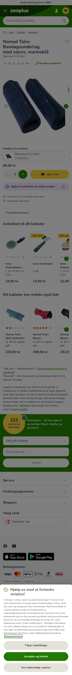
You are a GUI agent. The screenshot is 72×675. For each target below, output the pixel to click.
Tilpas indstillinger (36, 645)
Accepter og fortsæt (36, 656)
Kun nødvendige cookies (36, 667)
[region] (36, 629)
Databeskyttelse (13, 636)
